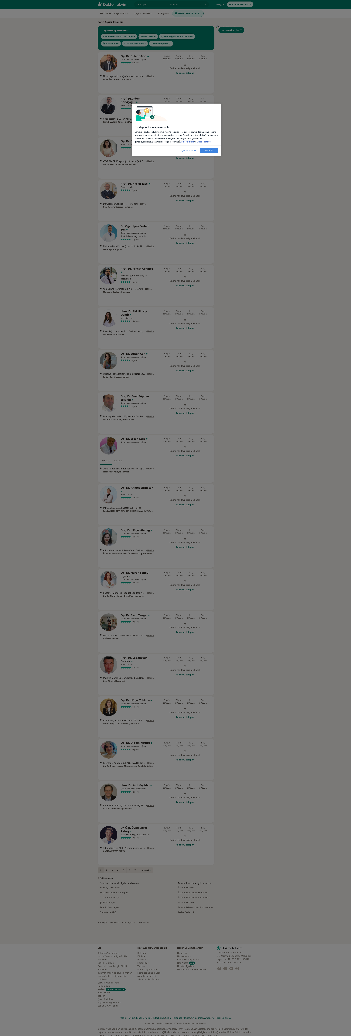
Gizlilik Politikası (187, 142)
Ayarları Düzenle (188, 150)
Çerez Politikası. (204, 142)
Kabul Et (209, 150)
